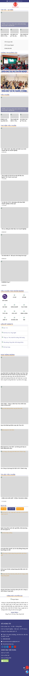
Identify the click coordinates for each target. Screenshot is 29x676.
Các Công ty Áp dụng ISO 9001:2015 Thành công (14, 468)
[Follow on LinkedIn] (12, 647)
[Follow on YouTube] (15, 647)
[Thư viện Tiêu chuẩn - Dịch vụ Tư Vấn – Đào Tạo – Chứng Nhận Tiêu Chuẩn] (15, 4)
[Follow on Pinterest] (10, 647)
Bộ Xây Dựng (6, 347)
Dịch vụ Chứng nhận (6, 658)
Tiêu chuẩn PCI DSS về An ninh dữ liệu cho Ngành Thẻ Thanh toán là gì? (12, 176)
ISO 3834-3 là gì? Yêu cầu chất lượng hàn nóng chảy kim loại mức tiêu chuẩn (14, 35)
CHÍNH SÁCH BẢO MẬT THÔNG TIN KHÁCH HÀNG (14, 498)
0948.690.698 (8, 48)
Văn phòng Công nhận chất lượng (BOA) (13, 342)
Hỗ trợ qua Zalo (8, 42)
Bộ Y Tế (5, 328)
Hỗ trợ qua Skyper (9, 45)
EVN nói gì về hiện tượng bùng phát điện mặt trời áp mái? (14, 569)
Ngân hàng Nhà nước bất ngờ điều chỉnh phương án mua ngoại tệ (14, 528)
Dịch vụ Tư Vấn (5, 652)
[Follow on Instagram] (5, 647)
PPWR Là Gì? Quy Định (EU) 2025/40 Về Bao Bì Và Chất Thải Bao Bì (14, 24)
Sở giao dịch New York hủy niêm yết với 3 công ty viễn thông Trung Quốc (14, 590)
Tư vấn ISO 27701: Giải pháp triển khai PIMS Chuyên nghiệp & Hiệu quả (13, 203)
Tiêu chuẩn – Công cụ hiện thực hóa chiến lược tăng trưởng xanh (13, 404)
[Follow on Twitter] (7, 647)
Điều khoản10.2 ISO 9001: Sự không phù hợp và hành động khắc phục (13, 447)
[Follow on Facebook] (2, 647)
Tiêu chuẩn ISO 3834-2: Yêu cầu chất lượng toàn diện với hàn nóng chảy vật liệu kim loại (24, 35)
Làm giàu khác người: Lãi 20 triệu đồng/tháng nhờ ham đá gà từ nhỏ (14, 549)
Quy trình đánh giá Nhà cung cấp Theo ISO (12, 425)
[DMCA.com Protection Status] (5, 660)
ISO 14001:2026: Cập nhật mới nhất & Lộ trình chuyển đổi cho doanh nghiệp (13, 149)
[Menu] (2, 5)
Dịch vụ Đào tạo (5, 655)
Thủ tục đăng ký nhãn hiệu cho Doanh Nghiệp (13, 229)
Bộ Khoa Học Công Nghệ (9, 332)
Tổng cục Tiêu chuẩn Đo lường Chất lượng (14, 337)
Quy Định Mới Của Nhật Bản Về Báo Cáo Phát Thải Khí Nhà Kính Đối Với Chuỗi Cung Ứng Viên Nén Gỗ (14, 373)
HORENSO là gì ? (5, 282)
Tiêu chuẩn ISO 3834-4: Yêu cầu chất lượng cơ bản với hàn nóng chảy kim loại (5, 35)
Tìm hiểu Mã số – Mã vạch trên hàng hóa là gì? (13, 255)
